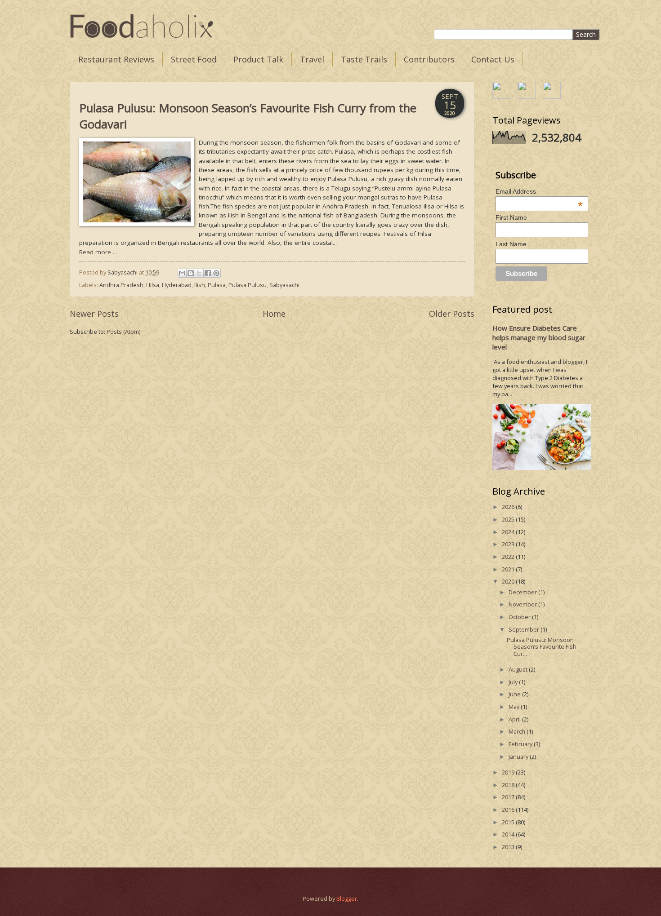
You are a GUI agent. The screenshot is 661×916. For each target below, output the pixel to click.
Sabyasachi (284, 285)
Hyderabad (177, 285)
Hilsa (152, 285)
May (515, 707)
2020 (509, 581)
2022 (509, 557)
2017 (509, 797)
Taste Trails (364, 59)
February (521, 744)
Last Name (511, 244)
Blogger (346, 898)
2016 (509, 809)
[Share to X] (199, 273)
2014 (509, 834)
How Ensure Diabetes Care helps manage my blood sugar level (538, 337)
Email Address (539, 191)
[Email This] (182, 273)
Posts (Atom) (123, 331)
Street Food (194, 59)
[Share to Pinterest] (216, 273)
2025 (509, 519)
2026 (509, 507)
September (524, 629)
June (515, 694)
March (518, 731)
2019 (509, 772)
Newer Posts (94, 313)
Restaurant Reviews (116, 59)
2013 (509, 847)
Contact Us (492, 59)
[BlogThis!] (190, 273)
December (523, 592)
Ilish (199, 285)
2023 (509, 544)
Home (274, 313)
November (523, 604)
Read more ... (98, 252)
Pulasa (217, 285)
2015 (509, 822)
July (514, 682)
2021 (509, 569)
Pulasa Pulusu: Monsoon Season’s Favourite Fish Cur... (541, 647)
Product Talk (258, 59)
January (519, 756)
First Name (511, 217)
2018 (509, 785)
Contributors (429, 59)
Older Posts (451, 313)
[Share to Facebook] (207, 273)
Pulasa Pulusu (247, 285)
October (520, 617)
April (515, 719)
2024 (509, 532)
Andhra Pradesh (121, 285)
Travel (312, 59)
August (519, 669)
